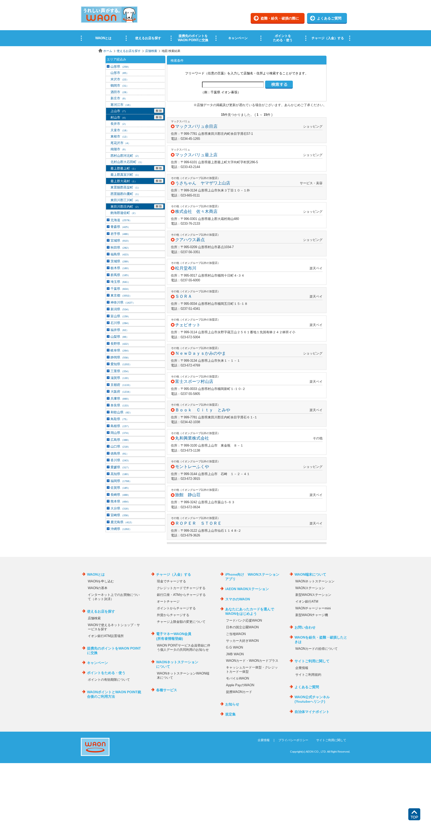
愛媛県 (120, 467)
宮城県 (120, 240)
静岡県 (120, 357)
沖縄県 (121, 529)
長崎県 (120, 495)
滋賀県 (120, 378)
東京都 (121, 295)
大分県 (120, 508)
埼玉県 (120, 282)
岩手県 (120, 234)
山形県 (120, 66)
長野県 (120, 343)
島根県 (120, 426)
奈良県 (120, 405)
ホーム (107, 51)
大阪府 (121, 391)
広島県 (120, 440)
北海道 (121, 220)
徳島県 (119, 453)
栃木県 (120, 268)
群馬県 (120, 275)
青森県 (120, 227)
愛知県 (121, 364)
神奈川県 (122, 302)
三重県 (120, 371)
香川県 (120, 460)
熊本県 (120, 501)
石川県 (120, 323)
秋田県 (120, 247)
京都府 (121, 385)
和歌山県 (121, 412)
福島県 (120, 254)
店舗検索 (151, 51)
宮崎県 (120, 515)
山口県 (120, 446)
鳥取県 (119, 419)
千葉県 (120, 289)
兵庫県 (120, 398)
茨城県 (120, 261)
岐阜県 (120, 350)
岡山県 (120, 433)
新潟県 (120, 309)
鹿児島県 (121, 522)
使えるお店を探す (129, 51)
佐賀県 (120, 488)
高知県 (120, 474)
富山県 (120, 316)
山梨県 (119, 336)
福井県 (119, 330)
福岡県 (121, 481)
